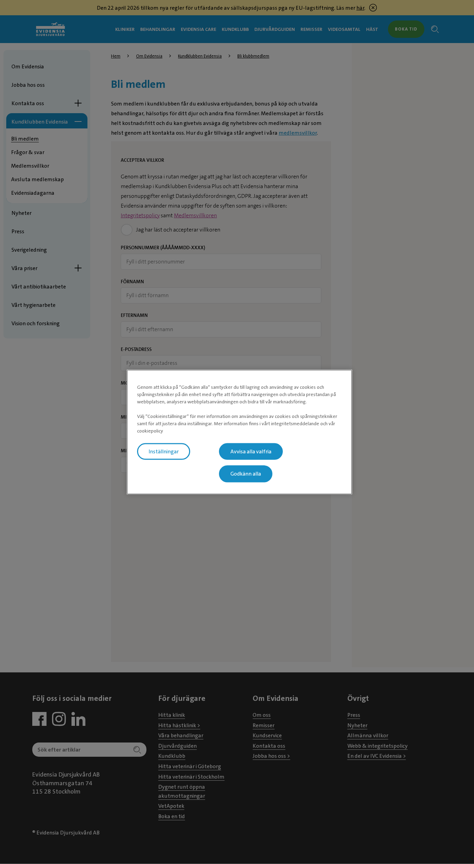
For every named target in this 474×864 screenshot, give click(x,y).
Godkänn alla (245, 473)
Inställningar (164, 451)
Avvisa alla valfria (250, 451)
